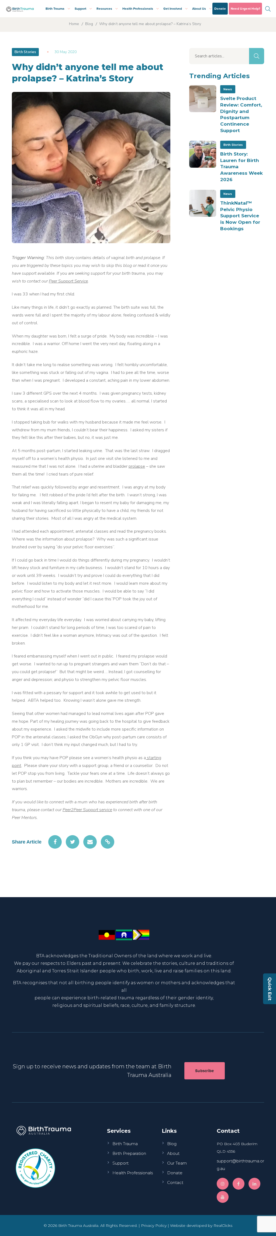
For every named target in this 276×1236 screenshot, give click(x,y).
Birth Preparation (129, 1153)
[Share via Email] (90, 842)
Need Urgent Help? (245, 8)
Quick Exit (269, 988)
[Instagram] (223, 1184)
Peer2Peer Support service (87, 810)
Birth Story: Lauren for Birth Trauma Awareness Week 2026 (241, 166)
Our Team (177, 1163)
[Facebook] (238, 1184)
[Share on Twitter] (72, 842)
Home (74, 23)
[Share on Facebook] (55, 842)
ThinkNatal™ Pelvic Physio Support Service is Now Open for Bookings (240, 215)
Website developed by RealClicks (201, 1225)
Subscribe (204, 1071)
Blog (89, 23)
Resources (104, 8)
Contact (175, 1182)
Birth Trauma (55, 8)
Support (80, 8)
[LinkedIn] (254, 1184)
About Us (199, 8)
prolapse (137, 466)
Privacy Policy (154, 1225)
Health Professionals (137, 8)
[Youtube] (223, 1197)
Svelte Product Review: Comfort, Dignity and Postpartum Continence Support (241, 114)
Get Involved (172, 8)
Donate (220, 8)
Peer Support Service (68, 281)
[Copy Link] (107, 842)
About (173, 1153)
